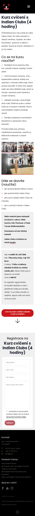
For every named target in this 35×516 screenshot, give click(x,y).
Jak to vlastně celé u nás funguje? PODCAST (15, 466)
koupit (13, 242)
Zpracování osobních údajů (16, 417)
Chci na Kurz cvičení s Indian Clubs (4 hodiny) (17, 313)
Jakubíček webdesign (7, 496)
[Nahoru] (17, 512)
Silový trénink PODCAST (9, 463)
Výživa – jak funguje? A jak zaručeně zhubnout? (16, 477)
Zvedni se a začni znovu (8, 469)
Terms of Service (11, 504)
